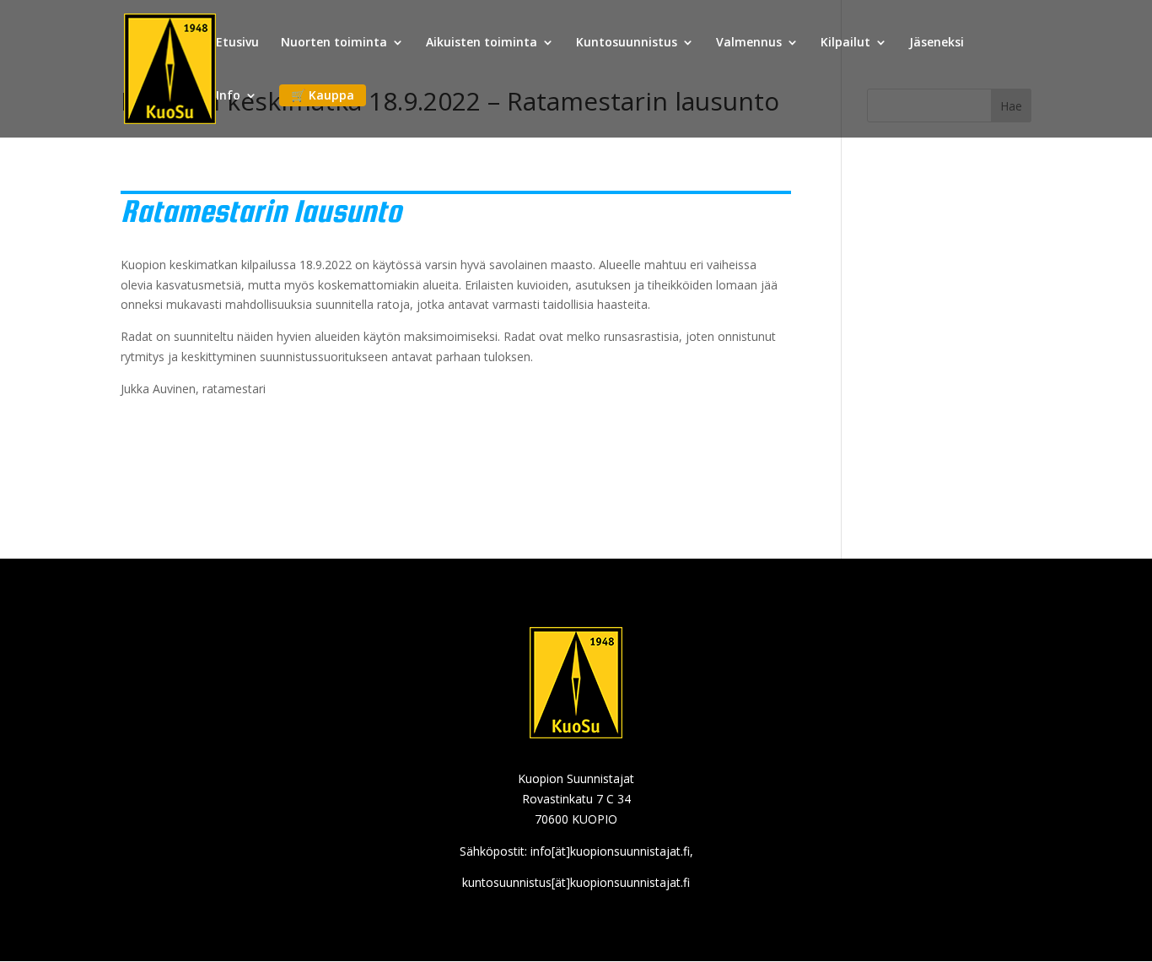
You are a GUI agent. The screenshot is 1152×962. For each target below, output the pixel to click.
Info (228, 96)
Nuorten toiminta (334, 43)
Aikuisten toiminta (481, 43)
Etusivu (237, 43)
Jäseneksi (936, 43)
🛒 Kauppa (322, 95)
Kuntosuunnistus (626, 43)
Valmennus (749, 43)
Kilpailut (845, 43)
